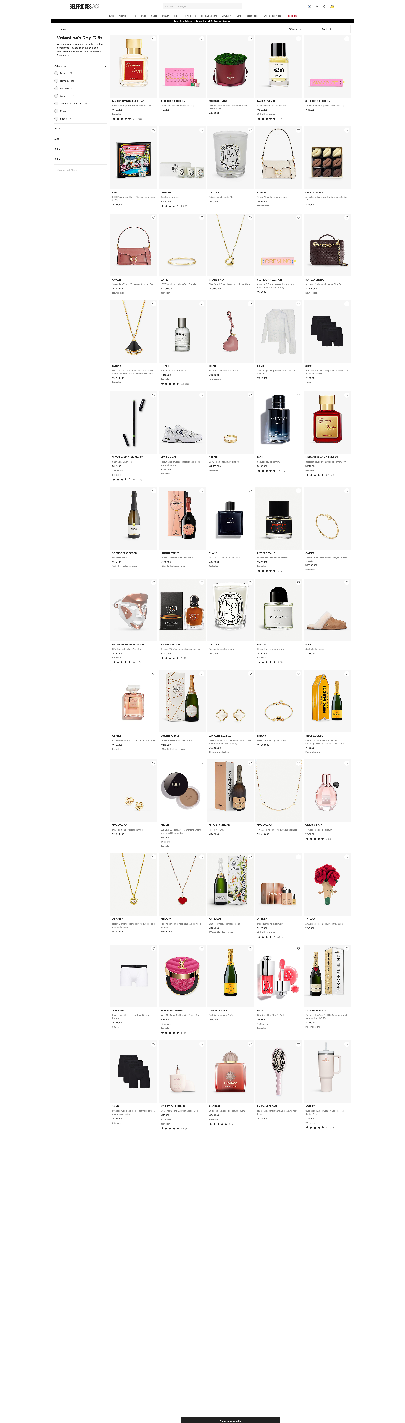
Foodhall (66, 88)
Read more (63, 55)
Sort (324, 28)
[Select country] (309, 6)
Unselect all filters (67, 170)
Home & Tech (69, 80)
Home (62, 28)
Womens (67, 95)
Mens (65, 111)
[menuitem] (111, 16)
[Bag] (332, 6)
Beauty (66, 73)
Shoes (65, 118)
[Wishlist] (324, 6)
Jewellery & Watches (73, 103)
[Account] (317, 6)
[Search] (166, 6)
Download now (221, 21)
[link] (134, 105)
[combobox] (205, 6)
